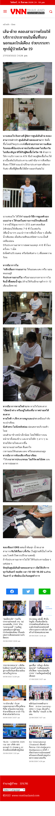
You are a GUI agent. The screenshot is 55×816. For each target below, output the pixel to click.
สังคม (13, 24)
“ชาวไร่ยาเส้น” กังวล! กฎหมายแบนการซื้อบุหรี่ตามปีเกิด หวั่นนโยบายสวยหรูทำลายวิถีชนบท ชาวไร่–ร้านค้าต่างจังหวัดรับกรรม (14, 709)
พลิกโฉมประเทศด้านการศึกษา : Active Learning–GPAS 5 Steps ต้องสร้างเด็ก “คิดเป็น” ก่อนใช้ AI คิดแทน (40, 709)
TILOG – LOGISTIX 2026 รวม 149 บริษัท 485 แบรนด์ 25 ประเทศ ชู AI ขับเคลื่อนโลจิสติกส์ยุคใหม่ (13, 746)
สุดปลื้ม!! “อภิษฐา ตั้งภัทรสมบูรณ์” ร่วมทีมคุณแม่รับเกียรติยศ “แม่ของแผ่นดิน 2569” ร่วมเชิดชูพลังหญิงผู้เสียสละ (40, 671)
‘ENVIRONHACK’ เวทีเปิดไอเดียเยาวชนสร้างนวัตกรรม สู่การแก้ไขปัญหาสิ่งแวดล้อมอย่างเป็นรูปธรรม (14, 669)
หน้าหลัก (6, 24)
